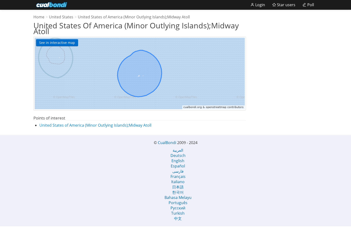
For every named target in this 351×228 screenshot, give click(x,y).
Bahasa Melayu (178, 197)
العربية (178, 150)
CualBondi (167, 142)
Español (178, 166)
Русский (177, 208)
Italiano (178, 181)
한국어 (178, 192)
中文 (178, 218)
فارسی (178, 171)
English (177, 160)
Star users (285, 4)
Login (259, 4)
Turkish (178, 213)
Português (178, 202)
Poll (310, 4)
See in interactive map (57, 42)
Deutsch (178, 155)
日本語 (178, 187)
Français (178, 176)
